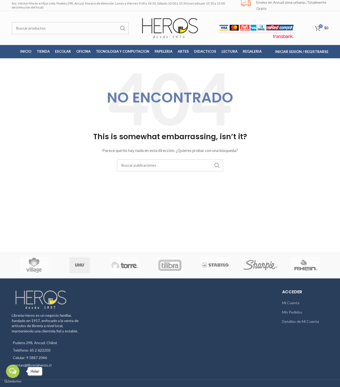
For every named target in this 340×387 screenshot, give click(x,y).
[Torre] (124, 265)
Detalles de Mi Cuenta (300, 321)
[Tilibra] (170, 265)
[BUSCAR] (123, 28)
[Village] (34, 265)
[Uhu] (79, 265)
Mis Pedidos (292, 312)
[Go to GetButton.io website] (12, 381)
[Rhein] (305, 265)
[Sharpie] (260, 265)
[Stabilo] (215, 265)
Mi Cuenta (290, 302)
